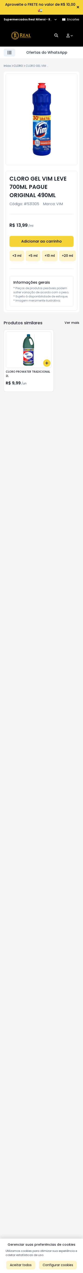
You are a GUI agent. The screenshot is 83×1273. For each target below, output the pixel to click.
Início (7, 66)
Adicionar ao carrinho (41, 241)
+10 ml (49, 255)
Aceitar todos (21, 1265)
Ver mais (72, 322)
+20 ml (67, 255)
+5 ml (33, 255)
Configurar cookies (58, 1265)
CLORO (18, 66)
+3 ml (16, 255)
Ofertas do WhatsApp (46, 52)
